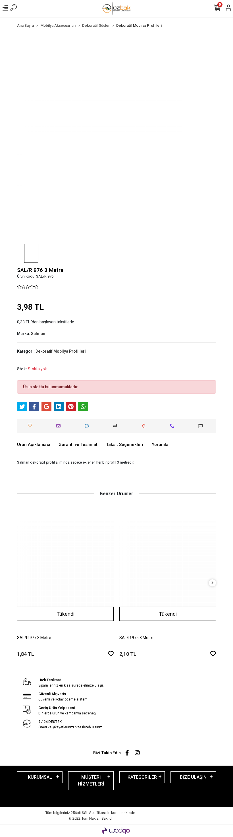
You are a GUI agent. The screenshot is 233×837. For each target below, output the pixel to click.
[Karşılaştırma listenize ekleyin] (117, 425)
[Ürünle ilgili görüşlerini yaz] (88, 425)
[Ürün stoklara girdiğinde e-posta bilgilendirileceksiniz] (145, 425)
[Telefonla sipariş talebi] (173, 425)
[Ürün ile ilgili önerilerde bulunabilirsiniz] (202, 425)
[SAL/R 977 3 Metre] (65, 569)
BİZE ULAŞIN (193, 777)
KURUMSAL (40, 777)
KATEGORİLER (142, 777)
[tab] (33, 445)
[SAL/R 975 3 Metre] (167, 569)
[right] (212, 583)
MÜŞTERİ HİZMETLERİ (91, 780)
